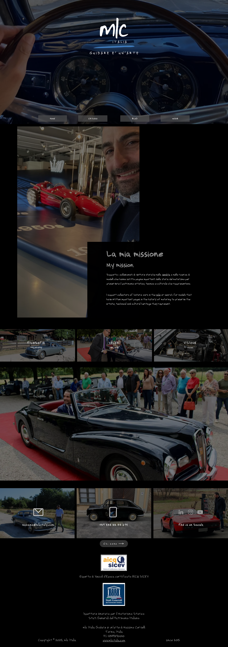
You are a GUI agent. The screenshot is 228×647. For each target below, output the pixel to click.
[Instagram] (190, 512)
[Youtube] (200, 512)
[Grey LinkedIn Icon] (181, 512)
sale (158, 294)
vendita (166, 274)
